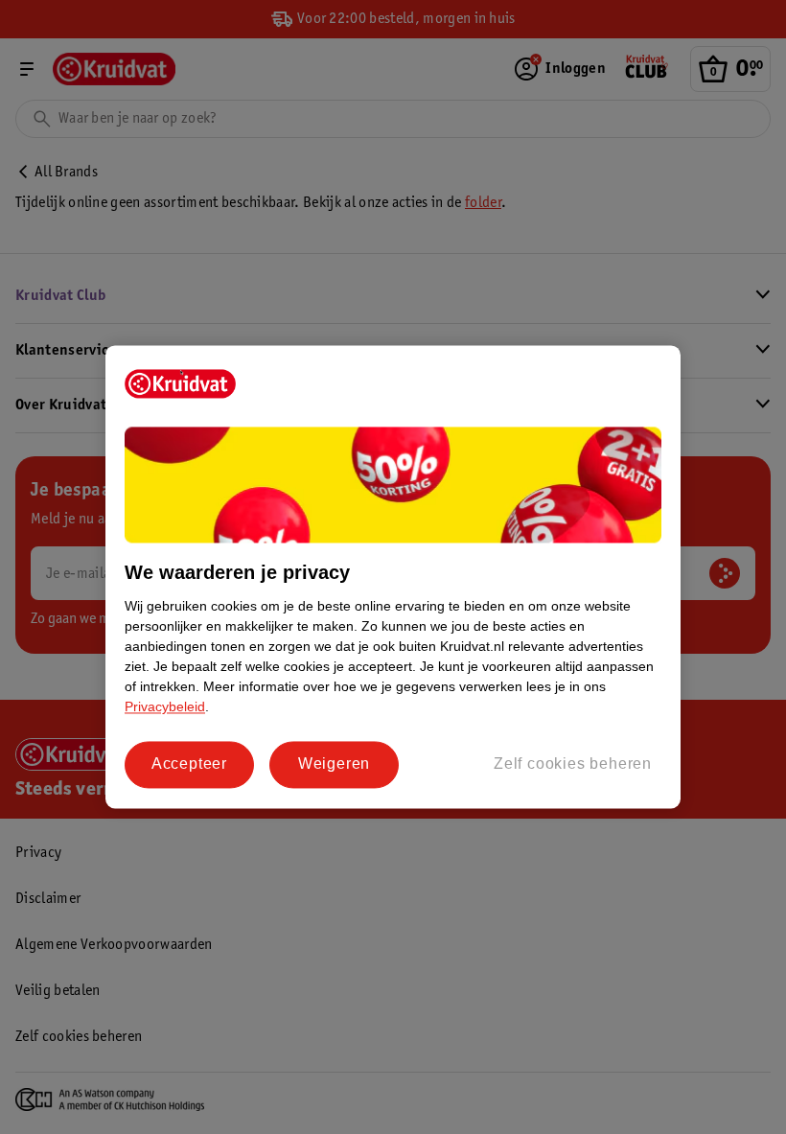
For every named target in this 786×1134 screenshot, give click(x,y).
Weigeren (334, 764)
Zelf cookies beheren (573, 764)
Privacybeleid (165, 707)
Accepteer (189, 764)
